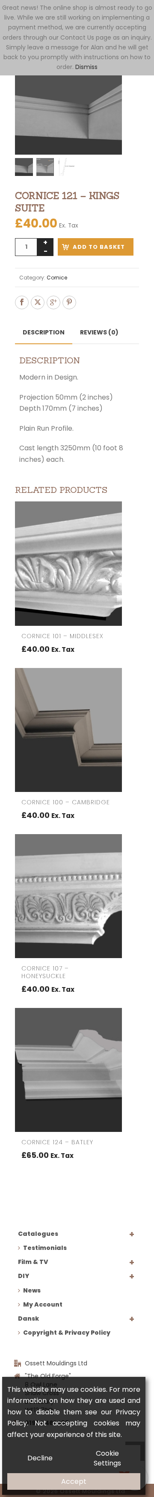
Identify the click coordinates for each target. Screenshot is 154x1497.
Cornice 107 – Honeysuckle (45, 972)
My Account (42, 1304)
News (32, 1290)
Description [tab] (44, 332)
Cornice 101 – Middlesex (62, 636)
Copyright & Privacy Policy (66, 1332)
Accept (73, 1481)
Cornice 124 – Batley (57, 1142)
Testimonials (45, 1248)
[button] (122, 76)
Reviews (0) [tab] (99, 332)
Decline (40, 1458)
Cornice (57, 277)
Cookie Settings (107, 1458)
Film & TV (33, 1262)
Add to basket (99, 247)
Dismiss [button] (86, 67)
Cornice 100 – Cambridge (65, 802)
